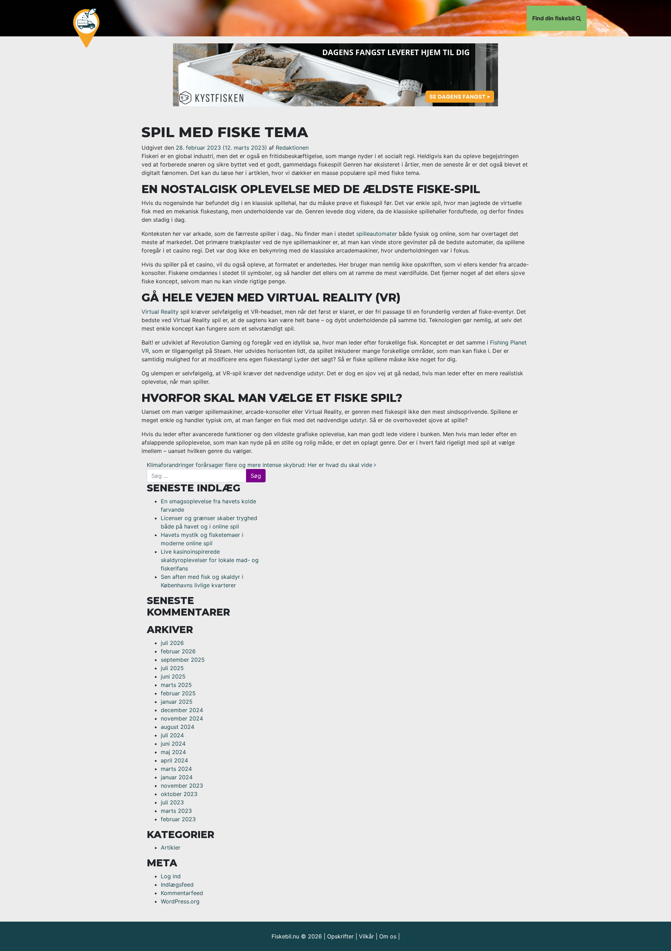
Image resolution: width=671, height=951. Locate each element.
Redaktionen (292, 147)
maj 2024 (173, 751)
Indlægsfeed (177, 884)
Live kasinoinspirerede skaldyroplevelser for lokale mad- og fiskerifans (210, 560)
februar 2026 (178, 651)
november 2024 (182, 718)
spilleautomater (376, 233)
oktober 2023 (179, 793)
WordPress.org (180, 901)
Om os (387, 936)
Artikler (170, 847)
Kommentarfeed (182, 892)
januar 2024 (177, 777)
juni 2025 (173, 676)
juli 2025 (172, 668)
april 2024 (174, 760)
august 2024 (177, 726)
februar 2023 (178, 819)
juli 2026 (172, 642)
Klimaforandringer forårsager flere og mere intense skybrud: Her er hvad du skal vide (260, 464)
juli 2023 (172, 802)
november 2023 (182, 785)
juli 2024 (172, 735)
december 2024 (182, 710)
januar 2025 (177, 701)
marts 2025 (176, 684)
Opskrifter (340, 936)
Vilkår (366, 936)
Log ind (171, 876)
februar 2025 (178, 693)
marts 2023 (176, 810)
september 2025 (183, 659)
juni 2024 (173, 743)
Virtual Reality (160, 311)
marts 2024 (176, 768)
